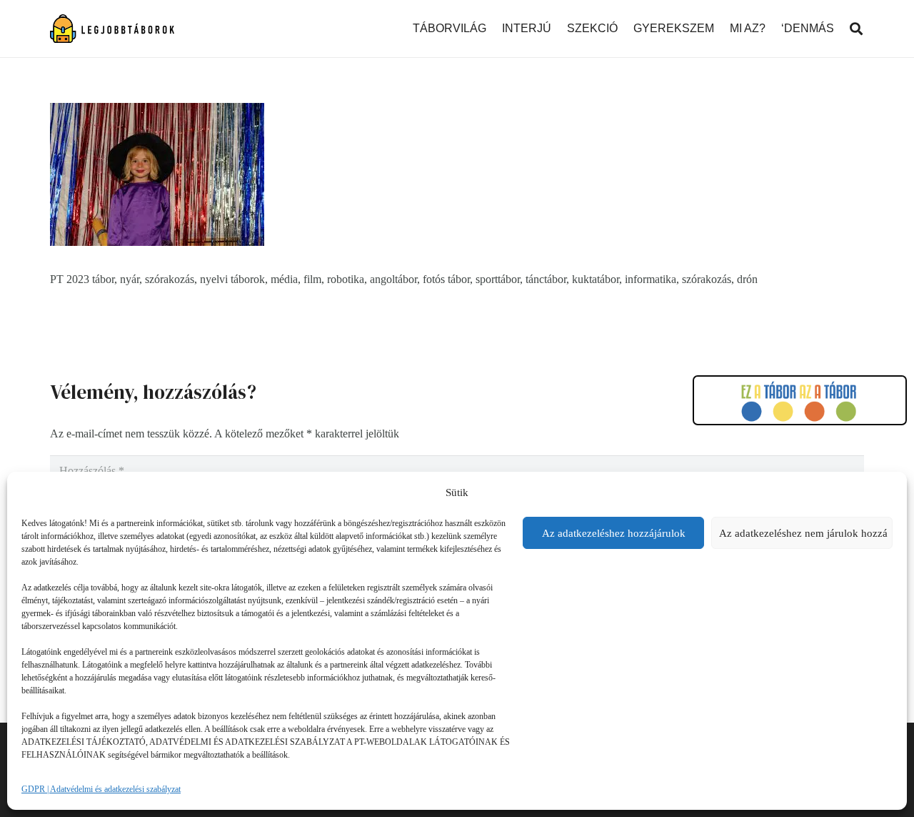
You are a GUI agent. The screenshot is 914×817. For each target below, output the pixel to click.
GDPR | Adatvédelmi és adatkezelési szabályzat (101, 789)
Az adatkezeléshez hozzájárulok (614, 533)
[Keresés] (856, 29)
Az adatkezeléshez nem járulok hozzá (803, 533)
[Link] (112, 28)
